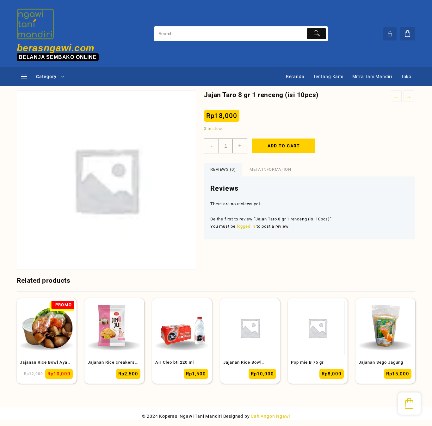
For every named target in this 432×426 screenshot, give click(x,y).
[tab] (223, 169)
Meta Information (270, 169)
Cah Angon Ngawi (270, 416)
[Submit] (316, 33)
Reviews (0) (223, 169)
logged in (246, 226)
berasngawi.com (56, 48)
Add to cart (284, 145)
